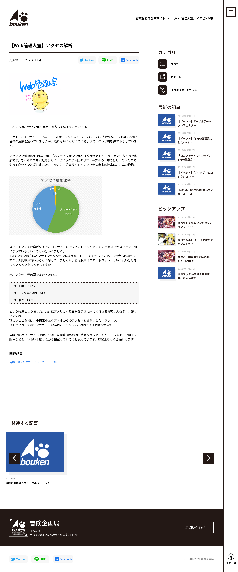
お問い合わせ (195, 527)
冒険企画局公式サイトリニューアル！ (34, 362)
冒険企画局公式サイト (150, 18)
